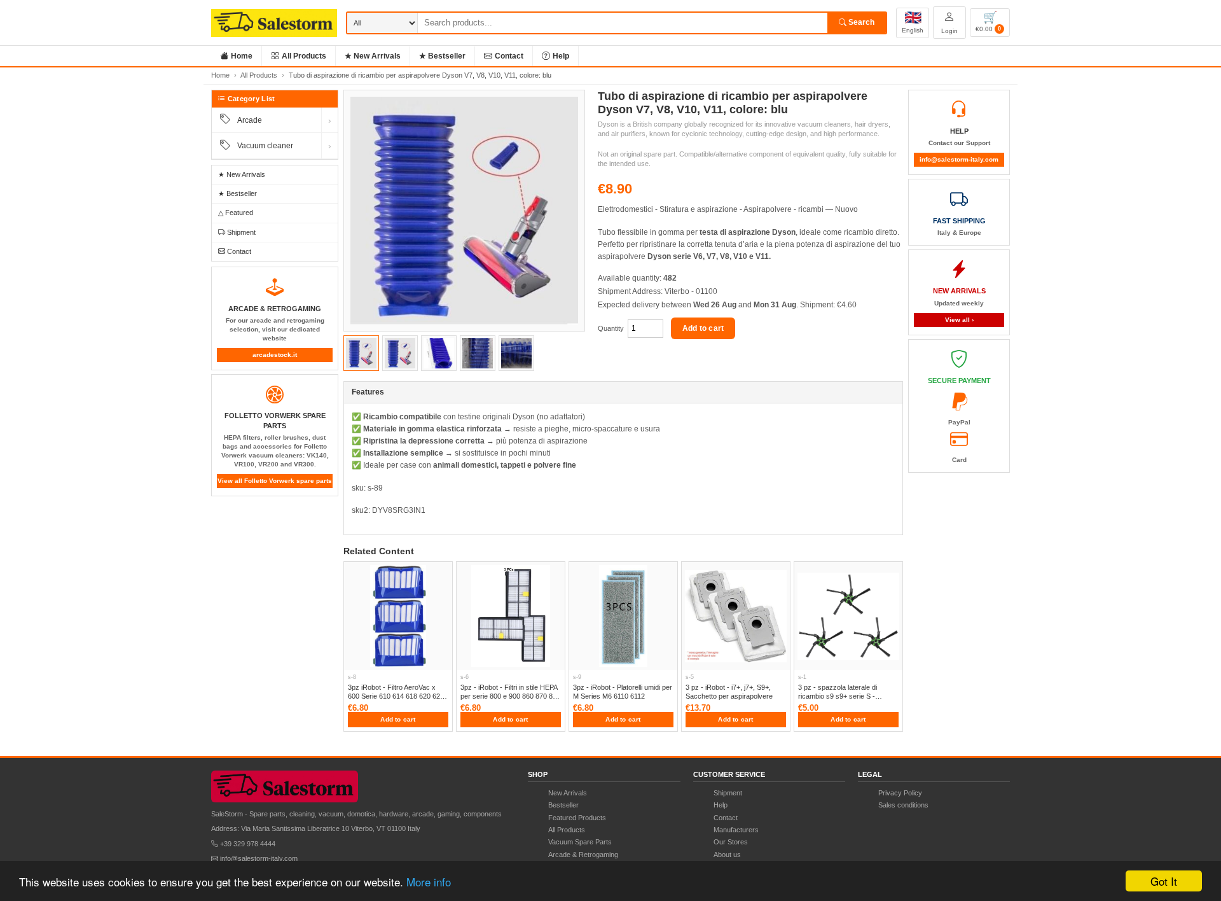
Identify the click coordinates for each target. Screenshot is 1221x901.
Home (241, 56)
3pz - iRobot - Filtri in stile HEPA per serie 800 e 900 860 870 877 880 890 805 (510, 696)
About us (727, 854)
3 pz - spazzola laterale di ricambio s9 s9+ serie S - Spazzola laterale (837, 696)
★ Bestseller (442, 56)
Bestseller (563, 805)
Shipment (240, 232)
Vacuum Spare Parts (580, 842)
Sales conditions (903, 805)
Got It (1163, 881)
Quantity (611, 328)
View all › (959, 319)
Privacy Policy (900, 793)
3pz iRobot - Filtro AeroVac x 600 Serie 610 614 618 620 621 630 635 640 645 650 (396, 696)
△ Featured (235, 212)
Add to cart (703, 328)
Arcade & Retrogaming (583, 854)
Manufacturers (736, 830)
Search (860, 22)
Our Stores (731, 842)
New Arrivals (567, 793)
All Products (304, 56)
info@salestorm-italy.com (959, 159)
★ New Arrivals (373, 56)
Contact (509, 56)
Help (561, 56)
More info (428, 882)
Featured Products (577, 817)
